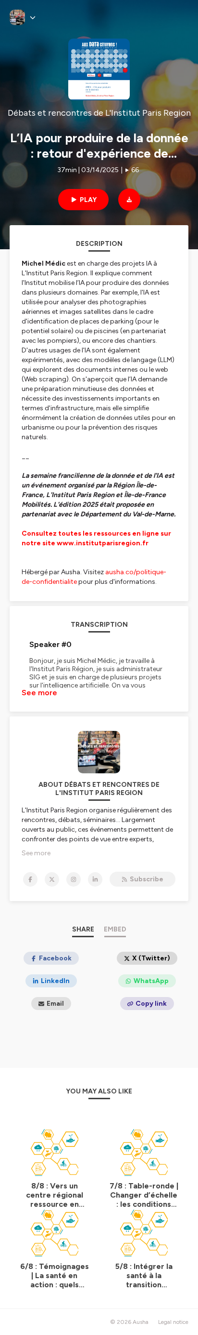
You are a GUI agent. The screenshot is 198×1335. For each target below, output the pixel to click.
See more (39, 692)
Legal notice (173, 1322)
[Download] (129, 200)
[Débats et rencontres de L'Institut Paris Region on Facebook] (30, 879)
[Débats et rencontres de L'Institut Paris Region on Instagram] (73, 879)
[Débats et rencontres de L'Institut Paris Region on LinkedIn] (95, 879)
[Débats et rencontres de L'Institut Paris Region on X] (52, 879)
